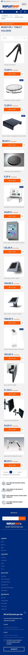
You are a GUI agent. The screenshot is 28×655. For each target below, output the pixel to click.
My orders (3, 576)
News (2, 563)
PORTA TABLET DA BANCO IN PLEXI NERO (14, 136)
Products (16, 15)
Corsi (2, 569)
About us (3, 544)
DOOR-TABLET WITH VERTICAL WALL (14, 243)
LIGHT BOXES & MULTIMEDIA (7, 17)
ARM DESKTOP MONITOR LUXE (13, 456)
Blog (2, 547)
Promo (3, 566)
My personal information (7, 587)
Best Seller (4, 560)
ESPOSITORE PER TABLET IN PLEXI (14, 349)
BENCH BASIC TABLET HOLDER (13, 314)
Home (11, 15)
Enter (17, 10)
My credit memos (5, 582)
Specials (3, 597)
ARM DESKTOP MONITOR (11, 420)
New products (4, 600)
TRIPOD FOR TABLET (10, 65)
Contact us (3, 550)
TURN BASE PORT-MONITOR (12, 171)
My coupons (4, 590)
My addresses (4, 584)
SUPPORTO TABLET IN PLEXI (12, 100)
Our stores (3, 606)
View (1, 37)
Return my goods (5, 579)
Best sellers (4, 603)
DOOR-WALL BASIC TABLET (12, 278)
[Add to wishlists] (22, 74)
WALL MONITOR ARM (10, 385)
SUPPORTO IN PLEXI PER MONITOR (14, 207)
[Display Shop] (14, 7)
